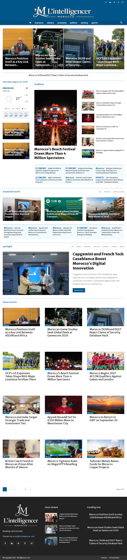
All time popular (118, 192)
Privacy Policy (114, 558)
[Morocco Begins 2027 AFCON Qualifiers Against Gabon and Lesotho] (88, 94)
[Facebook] (106, 2)
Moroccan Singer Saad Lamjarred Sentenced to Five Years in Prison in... (69, 528)
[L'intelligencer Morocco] (63, 12)
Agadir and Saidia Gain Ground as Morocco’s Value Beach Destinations (38, 231)
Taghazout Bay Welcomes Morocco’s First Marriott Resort (68, 516)
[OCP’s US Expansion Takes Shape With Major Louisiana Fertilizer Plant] (21, 361)
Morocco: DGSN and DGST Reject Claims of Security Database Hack (105, 332)
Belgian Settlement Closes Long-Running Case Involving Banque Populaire (109, 170)
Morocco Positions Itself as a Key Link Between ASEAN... (14, 132)
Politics (73, 23)
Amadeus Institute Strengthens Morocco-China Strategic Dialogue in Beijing (87, 231)
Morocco (39, 23)
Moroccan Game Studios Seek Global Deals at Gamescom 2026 (62, 332)
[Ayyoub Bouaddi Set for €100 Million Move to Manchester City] (88, 118)
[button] (121, 23)
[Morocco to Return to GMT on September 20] (88, 130)
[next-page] (30, 489)
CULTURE (50, 23)
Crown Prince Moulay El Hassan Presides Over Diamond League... (21, 214)
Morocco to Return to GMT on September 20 (103, 418)
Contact (104, 558)
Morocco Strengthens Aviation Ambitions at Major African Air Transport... (63, 214)
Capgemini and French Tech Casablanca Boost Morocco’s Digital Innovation (98, 261)
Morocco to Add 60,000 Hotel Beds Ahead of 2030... (104, 215)
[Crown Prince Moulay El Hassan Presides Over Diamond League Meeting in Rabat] (22, 209)
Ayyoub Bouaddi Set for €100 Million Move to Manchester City (61, 420)
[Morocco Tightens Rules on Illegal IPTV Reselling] (88, 153)
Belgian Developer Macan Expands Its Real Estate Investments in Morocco (79, 170)
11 (25, 489)
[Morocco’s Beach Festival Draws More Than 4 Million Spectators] (63, 361)
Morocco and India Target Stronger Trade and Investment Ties (21, 420)
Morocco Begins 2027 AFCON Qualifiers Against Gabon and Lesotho (105, 376)
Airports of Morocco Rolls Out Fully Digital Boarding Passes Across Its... (62, 231)
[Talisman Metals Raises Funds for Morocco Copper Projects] (105, 449)
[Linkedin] (110, 2)
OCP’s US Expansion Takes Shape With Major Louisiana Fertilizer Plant (59, 75)
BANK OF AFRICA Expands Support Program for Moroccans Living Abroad (48, 170)
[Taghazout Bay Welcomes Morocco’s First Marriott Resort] (51, 517)
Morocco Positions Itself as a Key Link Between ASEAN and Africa (20, 332)
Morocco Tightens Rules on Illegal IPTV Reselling (62, 462)
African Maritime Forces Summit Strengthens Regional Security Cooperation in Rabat (13, 232)
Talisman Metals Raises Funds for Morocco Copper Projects (104, 464)
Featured (107, 192)
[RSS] (114, 2)
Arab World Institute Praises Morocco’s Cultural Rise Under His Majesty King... (112, 231)
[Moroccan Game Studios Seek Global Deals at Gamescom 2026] (63, 317)
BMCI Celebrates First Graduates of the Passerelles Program (49, 180)
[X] (118, 2)
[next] (117, 75)
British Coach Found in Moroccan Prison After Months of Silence (79, 180)
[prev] (113, 75)
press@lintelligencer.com (24, 536)
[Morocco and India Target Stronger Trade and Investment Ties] (88, 106)
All (100, 192)
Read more (79, 290)
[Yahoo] (122, 2)
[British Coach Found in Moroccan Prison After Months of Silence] (88, 141)
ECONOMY (61, 23)
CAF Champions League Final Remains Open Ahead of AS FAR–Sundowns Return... (109, 180)
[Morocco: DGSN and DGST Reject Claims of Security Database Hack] (105, 317)
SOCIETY (84, 23)
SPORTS (94, 23)
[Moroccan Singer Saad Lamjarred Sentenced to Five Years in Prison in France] (51, 529)
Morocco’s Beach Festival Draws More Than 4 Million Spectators (54, 153)
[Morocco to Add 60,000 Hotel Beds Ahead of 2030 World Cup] (105, 209)
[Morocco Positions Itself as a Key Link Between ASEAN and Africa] (21, 317)
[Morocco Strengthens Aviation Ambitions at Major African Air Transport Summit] (64, 209)
